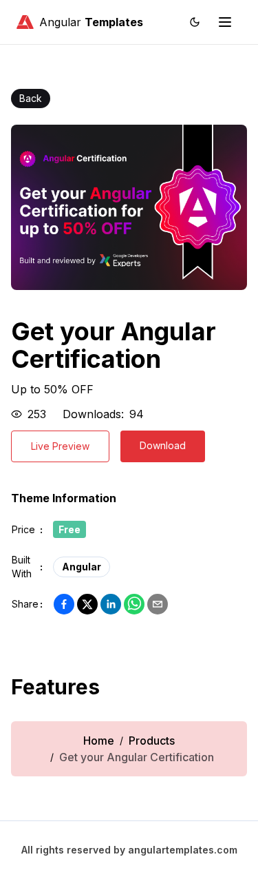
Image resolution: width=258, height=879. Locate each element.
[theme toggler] (195, 22)
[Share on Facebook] (64, 604)
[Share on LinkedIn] (110, 604)
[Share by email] (157, 604)
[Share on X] (87, 604)
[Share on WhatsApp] (134, 604)
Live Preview (60, 446)
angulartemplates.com (182, 850)
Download (163, 445)
